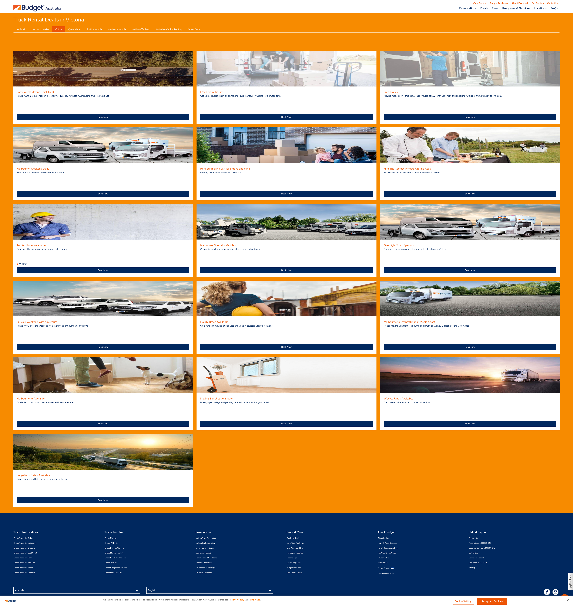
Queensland (74, 29)
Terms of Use (383, 563)
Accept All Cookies (492, 601)
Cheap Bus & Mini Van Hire (115, 558)
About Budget (386, 532)
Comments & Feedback (478, 563)
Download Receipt (203, 553)
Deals (484, 8)
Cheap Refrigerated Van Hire (116, 567)
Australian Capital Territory (168, 29)
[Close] (567, 600)
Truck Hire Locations (25, 532)
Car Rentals (538, 3)
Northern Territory (141, 29)
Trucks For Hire (113, 532)
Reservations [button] (468, 8)
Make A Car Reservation (205, 543)
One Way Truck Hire (295, 548)
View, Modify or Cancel (205, 548)
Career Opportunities (386, 573)
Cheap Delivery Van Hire (114, 548)
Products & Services (204, 573)
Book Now (103, 117)
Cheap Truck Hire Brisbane (24, 548)
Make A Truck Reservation (206, 538)
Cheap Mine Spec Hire (113, 573)
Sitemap (472, 567)
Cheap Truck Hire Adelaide (24, 563)
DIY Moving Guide (294, 563)
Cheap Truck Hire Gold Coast (25, 553)
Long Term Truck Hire (295, 543)
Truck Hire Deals (293, 538)
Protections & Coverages (205, 567)
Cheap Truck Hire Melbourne (25, 543)
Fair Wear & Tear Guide (387, 553)
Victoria (58, 29)
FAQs (554, 8)
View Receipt (480, 3)
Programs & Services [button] (516, 8)
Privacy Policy (383, 558)
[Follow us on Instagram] (556, 592)
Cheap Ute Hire (111, 538)
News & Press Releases (387, 543)
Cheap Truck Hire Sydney (24, 538)
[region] (286, 601)
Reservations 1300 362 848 (480, 543)
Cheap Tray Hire (111, 563)
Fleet (495, 8)
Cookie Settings (384, 568)
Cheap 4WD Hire (111, 543)
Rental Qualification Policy (388, 548)
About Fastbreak (520, 3)
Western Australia (117, 29)
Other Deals (194, 29)
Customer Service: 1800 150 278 (482, 548)
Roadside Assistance (204, 563)
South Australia (94, 29)
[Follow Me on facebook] (547, 592)
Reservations (203, 532)
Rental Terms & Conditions (206, 558)
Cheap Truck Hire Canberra (24, 573)
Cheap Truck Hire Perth (23, 558)
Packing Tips (292, 558)
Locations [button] (540, 8)
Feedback (570, 580)
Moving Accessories (295, 553)
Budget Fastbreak (499, 3)
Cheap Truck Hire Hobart (23, 567)
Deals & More (294, 532)
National (21, 29)
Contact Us (552, 3)
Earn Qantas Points (294, 573)
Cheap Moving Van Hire (114, 553)
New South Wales (40, 29)
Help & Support (478, 532)
